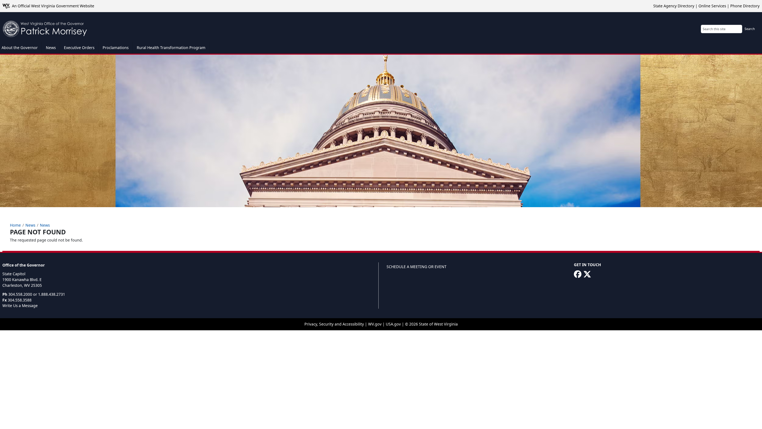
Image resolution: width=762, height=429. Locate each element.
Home (15, 225)
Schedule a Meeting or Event (416, 266)
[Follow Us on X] (587, 274)
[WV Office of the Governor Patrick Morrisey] (46, 27)
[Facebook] (577, 274)
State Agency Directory (673, 6)
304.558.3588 (20, 300)
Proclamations (116, 47)
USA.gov (393, 324)
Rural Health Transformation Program (171, 47)
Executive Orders (79, 47)
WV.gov (375, 324)
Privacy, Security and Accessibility (334, 324)
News (51, 47)
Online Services (712, 6)
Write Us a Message (20, 305)
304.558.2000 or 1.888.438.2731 (36, 294)
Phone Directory (745, 6)
